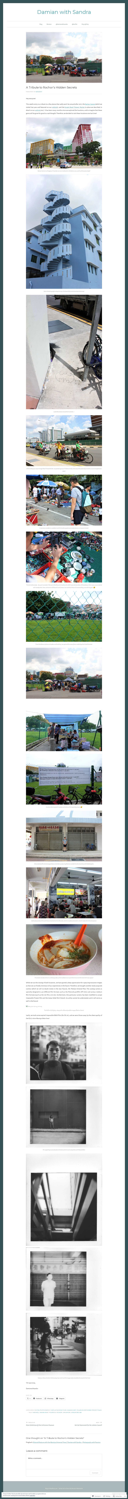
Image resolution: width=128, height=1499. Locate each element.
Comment (95, 1473)
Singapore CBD (76, 1412)
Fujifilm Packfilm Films (58, 1410)
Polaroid (52, 1412)
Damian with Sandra (64, 12)
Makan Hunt (71, 1410)
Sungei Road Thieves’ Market (75, 107)
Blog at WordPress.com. (51, 1488)
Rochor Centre (90, 104)
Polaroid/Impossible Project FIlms (89, 1410)
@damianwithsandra (62, 24)
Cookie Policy (32, 1495)
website (54, 107)
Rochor (59, 1412)
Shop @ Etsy (85, 24)
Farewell (36, 1412)
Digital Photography (42, 1410)
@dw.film (74, 24)
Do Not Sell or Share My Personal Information (71, 1488)
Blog (41, 24)
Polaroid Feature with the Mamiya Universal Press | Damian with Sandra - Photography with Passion (66, 1442)
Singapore (67, 1412)
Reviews (49, 24)
